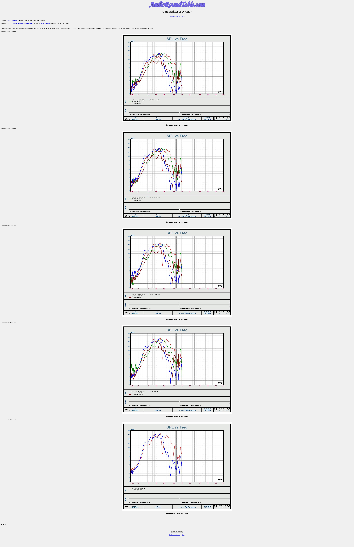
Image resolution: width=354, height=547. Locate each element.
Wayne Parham (12, 20)
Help (183, 16)
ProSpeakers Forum (174, 16)
